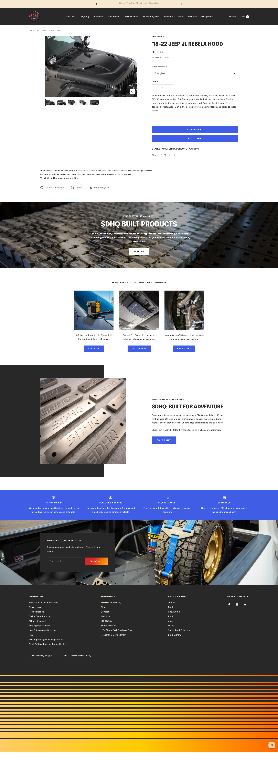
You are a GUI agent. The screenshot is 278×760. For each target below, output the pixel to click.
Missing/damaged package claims (46, 639)
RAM (170, 616)
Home (31, 30)
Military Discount (37, 621)
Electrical (99, 16)
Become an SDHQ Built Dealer (44, 602)
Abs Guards (184, 349)
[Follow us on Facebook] (229, 605)
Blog (103, 607)
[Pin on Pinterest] (165, 155)
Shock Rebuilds (109, 625)
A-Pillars (94, 349)
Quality (79, 187)
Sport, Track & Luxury (179, 630)
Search (232, 16)
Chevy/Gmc (174, 611)
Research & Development (200, 16)
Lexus (171, 625)
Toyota (171, 602)
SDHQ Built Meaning (111, 602)
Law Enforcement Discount (42, 630)
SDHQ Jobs (107, 621)
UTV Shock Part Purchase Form (117, 630)
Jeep (170, 621)
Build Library (174, 635)
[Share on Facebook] (161, 155)
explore (139, 251)
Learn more (150, 4)
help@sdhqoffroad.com (224, 512)
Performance (131, 16)
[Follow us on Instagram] (237, 605)
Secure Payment (102, 187)
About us (105, 616)
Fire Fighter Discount (40, 625)
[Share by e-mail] (174, 155)
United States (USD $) (40, 656)
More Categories (150, 16)
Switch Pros (139, 349)
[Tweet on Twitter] (169, 155)
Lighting (85, 16)
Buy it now (195, 138)
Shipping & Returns (55, 187)
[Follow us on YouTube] (245, 605)
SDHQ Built (70, 16)
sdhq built (164, 440)
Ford (170, 607)
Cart (244, 16)
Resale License (36, 611)
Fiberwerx (158, 37)
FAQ (31, 635)
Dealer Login (35, 607)
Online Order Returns (39, 616)
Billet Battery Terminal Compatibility (47, 644)
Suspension (114, 16)
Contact (105, 611)
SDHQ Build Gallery (173, 16)
